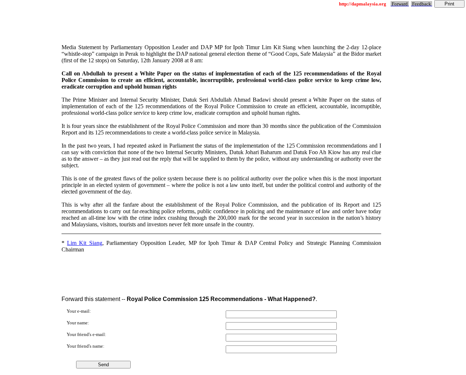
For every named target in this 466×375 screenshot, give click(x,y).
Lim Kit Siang (84, 243)
